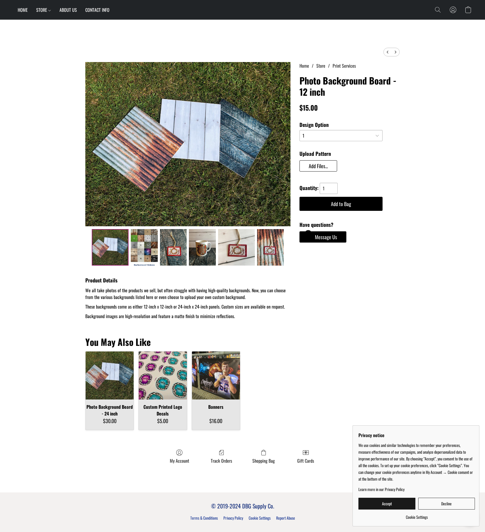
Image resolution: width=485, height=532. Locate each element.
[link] (416, 515)
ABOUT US (68, 9)
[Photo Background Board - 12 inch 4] (236, 247)
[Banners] (216, 375)
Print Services (344, 65)
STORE (42, 9)
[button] (437, 10)
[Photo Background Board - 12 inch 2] (173, 247)
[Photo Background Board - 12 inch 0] (110, 247)
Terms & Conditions (204, 518)
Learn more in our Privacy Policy (381, 489)
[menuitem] (388, 52)
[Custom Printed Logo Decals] (163, 375)
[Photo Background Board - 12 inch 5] (270, 247)
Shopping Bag (263, 460)
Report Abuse (285, 518)
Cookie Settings (260, 518)
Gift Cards (305, 460)
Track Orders (221, 460)
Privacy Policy (233, 518)
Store (320, 65)
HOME (23, 9)
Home (304, 65)
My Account (179, 460)
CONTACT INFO (97, 9)
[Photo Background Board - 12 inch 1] (144, 247)
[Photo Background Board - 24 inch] (110, 375)
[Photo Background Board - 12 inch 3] (202, 247)
